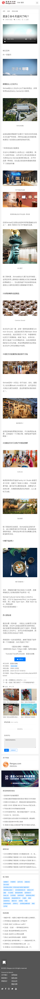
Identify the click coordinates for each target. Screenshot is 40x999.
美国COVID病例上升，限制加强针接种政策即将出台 (21, 802)
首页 (4, 11)
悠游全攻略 (15, 11)
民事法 (7, 944)
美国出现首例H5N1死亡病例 (13, 822)
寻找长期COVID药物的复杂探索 (14, 808)
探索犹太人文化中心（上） (18, 680)
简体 (18, 2)
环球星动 (8, 921)
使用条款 (14, 975)
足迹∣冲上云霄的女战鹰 (16, 934)
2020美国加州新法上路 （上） (20, 944)
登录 (6, 750)
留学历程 (8, 940)
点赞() (20, 659)
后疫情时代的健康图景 (11, 795)
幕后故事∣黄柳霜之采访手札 (18, 931)
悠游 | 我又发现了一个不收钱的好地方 (21, 682)
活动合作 (14, 981)
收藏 (6, 687)
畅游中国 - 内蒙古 (10, 918)
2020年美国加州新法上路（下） (21, 947)
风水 (6, 937)
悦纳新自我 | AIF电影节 (19, 921)
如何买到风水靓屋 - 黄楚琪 (18, 937)
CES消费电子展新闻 (11, 854)
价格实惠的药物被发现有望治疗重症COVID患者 (20, 799)
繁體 (22, 2)
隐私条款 (14, 978)
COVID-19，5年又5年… (12, 815)
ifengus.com (15, 763)
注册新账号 (13, 750)
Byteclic (11, 972)
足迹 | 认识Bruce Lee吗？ (17, 924)
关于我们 (4, 975)
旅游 (8, 11)
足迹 (6, 924)
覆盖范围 (14, 984)
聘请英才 (4, 981)
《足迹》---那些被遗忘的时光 (19, 927)
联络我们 (4, 978)
